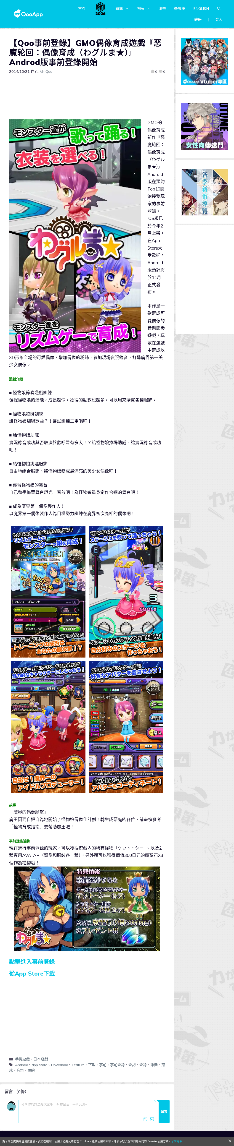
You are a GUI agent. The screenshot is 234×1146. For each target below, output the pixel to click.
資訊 (119, 8)
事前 (102, 1064)
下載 (92, 1064)
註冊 (198, 19)
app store (39, 1064)
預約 (31, 1070)
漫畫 (162, 8)
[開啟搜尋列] (219, 8)
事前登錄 (117, 1064)
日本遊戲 (40, 1059)
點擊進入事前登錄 (32, 961)
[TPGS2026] (101, 8)
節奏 (154, 1064)
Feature (78, 1064)
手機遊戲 (22, 1059)
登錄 (143, 1064)
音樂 (20, 1070)
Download (59, 1064)
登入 (219, 19)
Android (21, 1064)
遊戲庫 (179, 8)
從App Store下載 (32, 973)
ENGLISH (201, 8)
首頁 (81, 8)
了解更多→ (178, 1141)
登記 (132, 1064)
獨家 (140, 8)
